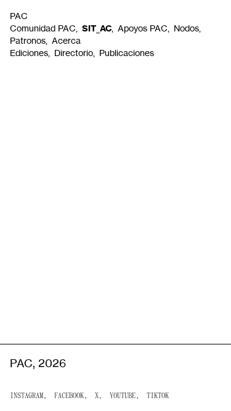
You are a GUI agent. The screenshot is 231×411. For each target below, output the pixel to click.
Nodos (186, 28)
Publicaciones (126, 52)
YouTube (123, 396)
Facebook (69, 396)
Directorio (73, 52)
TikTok (158, 396)
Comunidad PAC (43, 28)
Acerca (66, 40)
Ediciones (29, 52)
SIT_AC (96, 28)
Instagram (26, 396)
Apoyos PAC (143, 28)
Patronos (28, 40)
